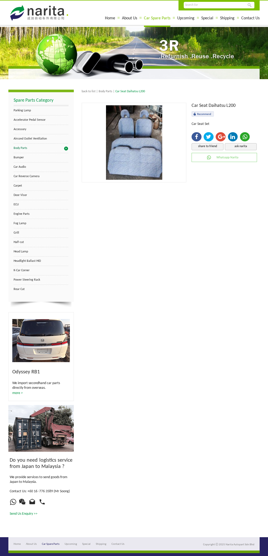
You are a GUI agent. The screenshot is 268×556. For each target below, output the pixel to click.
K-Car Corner (22, 270)
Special (207, 18)
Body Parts (20, 148)
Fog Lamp (20, 223)
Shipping (227, 18)
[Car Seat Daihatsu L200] (134, 179)
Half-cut (19, 242)
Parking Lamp (22, 110)
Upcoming (185, 18)
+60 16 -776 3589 (40, 491)
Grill (16, 232)
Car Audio (20, 167)
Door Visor (20, 195)
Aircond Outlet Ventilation (30, 138)
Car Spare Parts (157, 18)
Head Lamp (21, 251)
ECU (16, 204)
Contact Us (250, 18)
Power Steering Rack (27, 279)
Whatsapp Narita (227, 157)
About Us (129, 18)
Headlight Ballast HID (27, 261)
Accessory (20, 129)
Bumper (19, 157)
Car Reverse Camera (27, 176)
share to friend (207, 146)
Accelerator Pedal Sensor (30, 119)
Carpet (18, 185)
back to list (89, 91)
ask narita (240, 146)
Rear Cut (19, 289)
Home (110, 18)
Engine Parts (22, 214)
